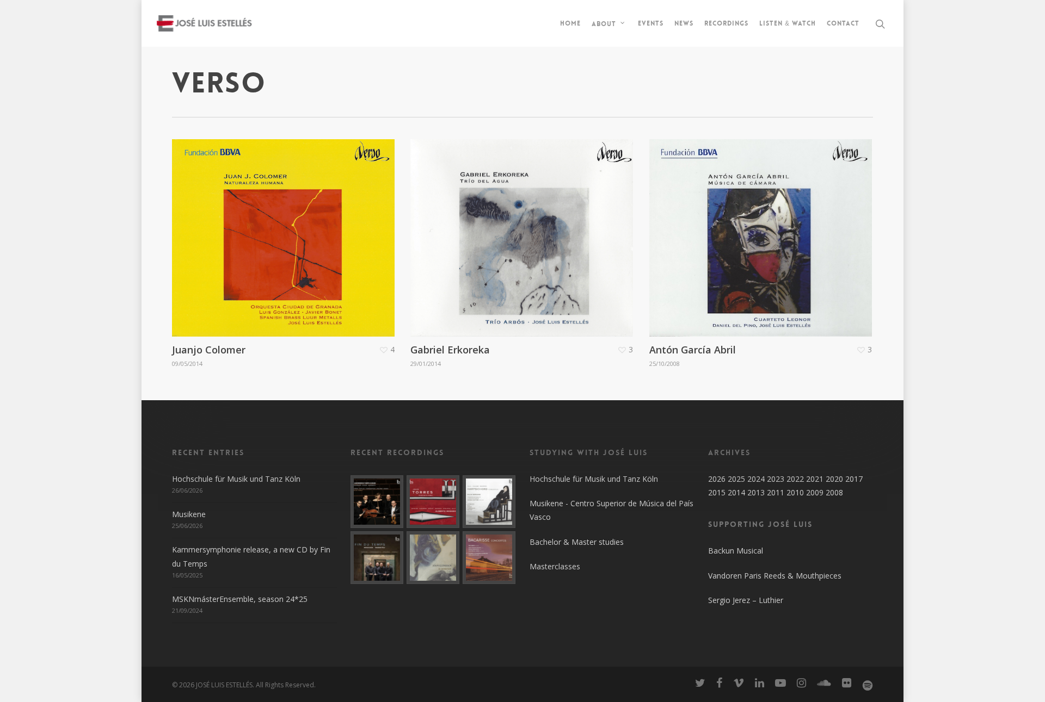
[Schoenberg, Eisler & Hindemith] (377, 501)
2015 (717, 492)
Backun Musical (735, 550)
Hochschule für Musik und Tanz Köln (236, 479)
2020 (834, 479)
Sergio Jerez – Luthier (745, 600)
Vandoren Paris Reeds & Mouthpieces (774, 575)
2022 (795, 479)
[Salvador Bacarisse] (489, 557)
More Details (286, 229)
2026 (717, 479)
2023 (775, 479)
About (604, 23)
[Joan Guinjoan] (433, 557)
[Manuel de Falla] (489, 501)
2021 (814, 479)
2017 (854, 479)
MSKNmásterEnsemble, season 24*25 (240, 599)
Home (570, 23)
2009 (814, 492)
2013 (756, 492)
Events (650, 23)
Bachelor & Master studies (577, 542)
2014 (736, 492)
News (683, 23)
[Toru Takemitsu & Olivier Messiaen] (377, 557)
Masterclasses (555, 566)
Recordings (726, 23)
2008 (834, 492)
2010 (795, 492)
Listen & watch (787, 23)
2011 (775, 492)
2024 (756, 479)
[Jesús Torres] (433, 501)
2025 (736, 479)
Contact (843, 23)
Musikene (189, 514)
